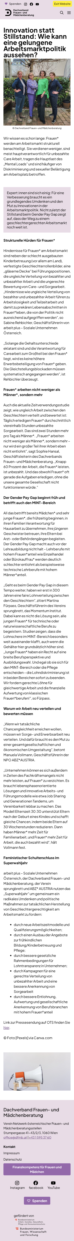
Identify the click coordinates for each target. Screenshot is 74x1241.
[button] (61, 13)
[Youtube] (38, 3)
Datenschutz (12, 1159)
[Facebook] (32, 3)
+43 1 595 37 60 (40, 1137)
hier (6, 1027)
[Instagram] (26, 3)
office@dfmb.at (15, 1137)
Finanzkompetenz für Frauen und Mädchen (37, 1169)
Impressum (11, 1153)
